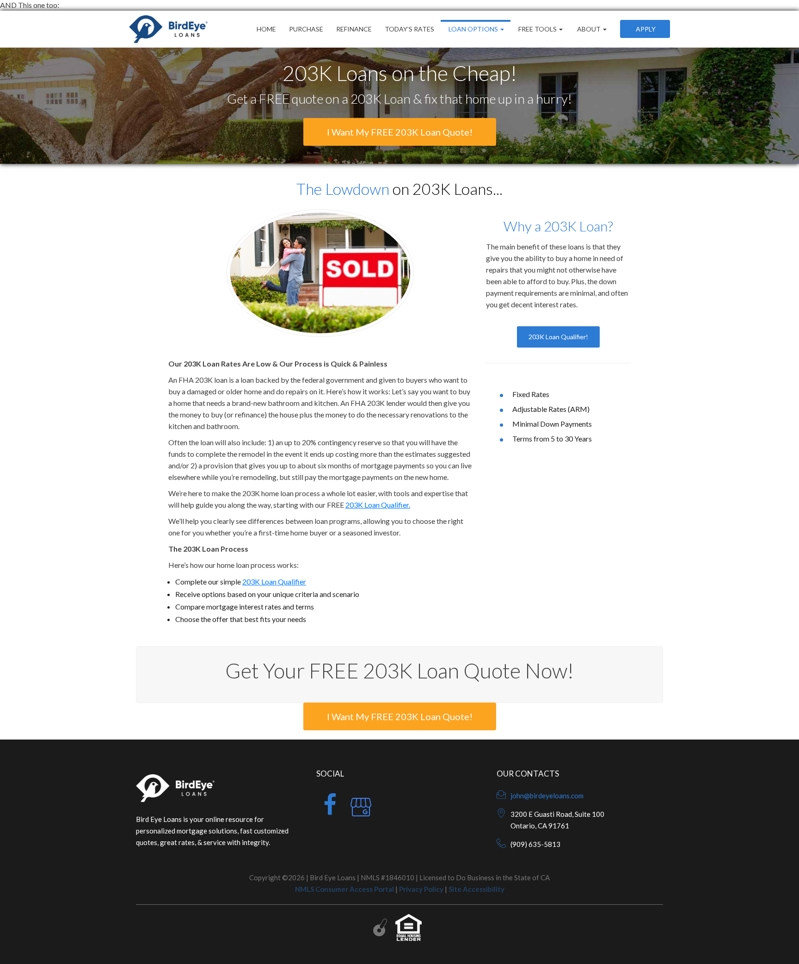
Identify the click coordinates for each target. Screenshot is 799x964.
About (589, 29)
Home (266, 29)
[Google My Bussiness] (360, 810)
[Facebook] (330, 810)
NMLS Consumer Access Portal (344, 889)
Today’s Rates (409, 29)
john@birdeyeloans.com (547, 795)
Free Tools (537, 29)
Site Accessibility (476, 889)
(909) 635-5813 (535, 844)
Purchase (306, 29)
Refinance (354, 29)
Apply (645, 29)
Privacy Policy (421, 889)
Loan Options (473, 29)
